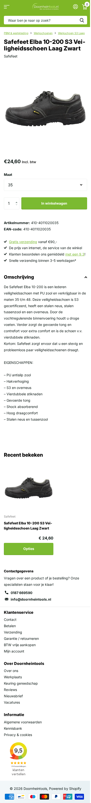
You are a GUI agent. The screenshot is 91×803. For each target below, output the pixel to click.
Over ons (11, 671)
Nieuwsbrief (13, 696)
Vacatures (12, 702)
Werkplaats (13, 677)
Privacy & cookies (18, 735)
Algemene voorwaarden (23, 722)
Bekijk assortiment (6, 7)
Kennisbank (13, 728)
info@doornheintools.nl (31, 599)
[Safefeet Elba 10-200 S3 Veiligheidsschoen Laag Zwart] (28, 485)
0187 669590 (21, 593)
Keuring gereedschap (21, 683)
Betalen (10, 626)
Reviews (10, 690)
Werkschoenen (43, 33)
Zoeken (81, 20)
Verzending (13, 632)
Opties (28, 549)
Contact (10, 619)
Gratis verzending (23, 242)
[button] (17, 199)
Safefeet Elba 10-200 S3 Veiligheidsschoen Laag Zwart (28, 525)
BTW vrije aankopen (20, 645)
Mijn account (14, 651)
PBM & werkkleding (16, 33)
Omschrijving (19, 277)
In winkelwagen (54, 203)
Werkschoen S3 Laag (71, 33)
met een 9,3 (74, 254)
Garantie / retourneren (21, 638)
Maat (8, 174)
